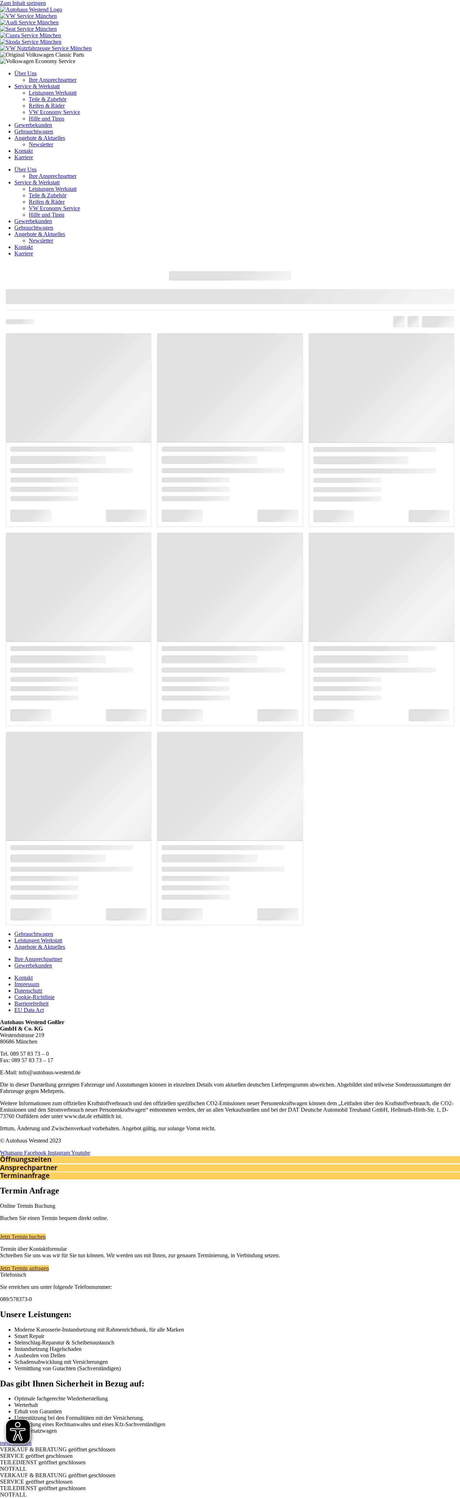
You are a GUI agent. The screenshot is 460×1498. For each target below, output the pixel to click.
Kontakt (23, 151)
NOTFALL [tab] (13, 1469)
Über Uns (25, 73)
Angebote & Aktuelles (39, 138)
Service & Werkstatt (37, 86)
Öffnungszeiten (25, 1159)
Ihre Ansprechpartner (53, 80)
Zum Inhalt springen (23, 3)
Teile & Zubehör (47, 99)
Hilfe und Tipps (46, 119)
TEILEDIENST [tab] (43, 1462)
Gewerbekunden (33, 125)
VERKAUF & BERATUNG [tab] (57, 1449)
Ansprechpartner (29, 1167)
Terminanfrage (25, 1175)
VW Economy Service (54, 112)
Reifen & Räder (47, 106)
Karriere (23, 157)
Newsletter (41, 144)
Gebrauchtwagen (33, 131)
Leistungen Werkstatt (53, 93)
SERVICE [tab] (36, 1456)
